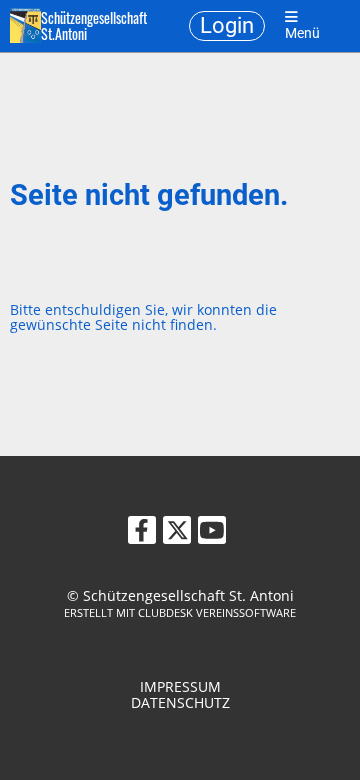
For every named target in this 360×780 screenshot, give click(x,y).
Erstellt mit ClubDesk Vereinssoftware (180, 612)
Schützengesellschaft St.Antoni (94, 26)
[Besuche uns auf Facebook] (142, 533)
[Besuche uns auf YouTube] (212, 533)
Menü (302, 33)
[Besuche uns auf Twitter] (177, 533)
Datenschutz (180, 702)
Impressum (180, 686)
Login (227, 25)
